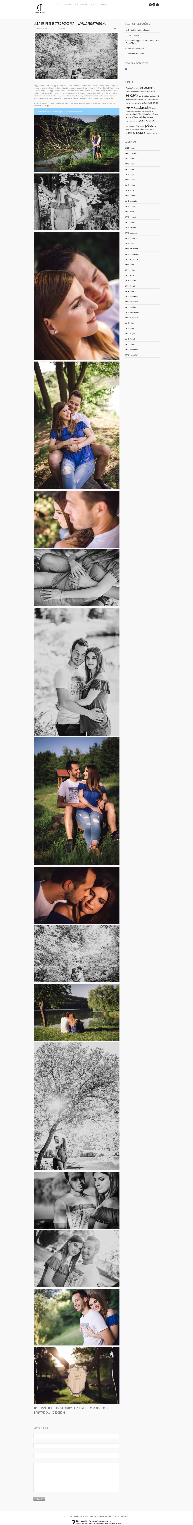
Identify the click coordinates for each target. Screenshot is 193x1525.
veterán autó (136, 129)
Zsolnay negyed (135, 133)
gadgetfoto (130, 99)
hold (127, 103)
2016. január (130, 222)
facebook (152, 96)
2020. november (131, 153)
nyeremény (136, 121)
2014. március (130, 280)
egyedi (152, 91)
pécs (149, 125)
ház (130, 103)
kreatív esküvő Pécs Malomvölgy (138, 114)
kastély (137, 108)
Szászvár (128, 129)
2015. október (130, 227)
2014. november (131, 248)
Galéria (67, 5)
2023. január (130, 148)
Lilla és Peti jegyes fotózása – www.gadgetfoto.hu (69, 24)
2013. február (130, 339)
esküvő (132, 95)
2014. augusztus (131, 259)
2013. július (129, 323)
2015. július (129, 243)
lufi (153, 114)
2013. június (130, 328)
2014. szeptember (132, 254)
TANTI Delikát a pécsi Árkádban (137, 30)
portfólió (136, 126)
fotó (157, 96)
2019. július (129, 163)
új (156, 133)
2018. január (130, 195)
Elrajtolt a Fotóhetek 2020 (135, 48)
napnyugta (129, 121)
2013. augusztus (131, 317)
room (155, 126)
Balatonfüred (130, 88)
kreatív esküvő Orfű (148, 112)
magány (157, 114)
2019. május (130, 174)
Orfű (142, 120)
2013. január (130, 344)
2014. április (130, 275)
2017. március (130, 217)
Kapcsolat (106, 5)
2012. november (131, 355)
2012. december (131, 349)
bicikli (138, 87)
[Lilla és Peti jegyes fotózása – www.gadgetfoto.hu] (76, 79)
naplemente (148, 117)
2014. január (130, 291)
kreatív (145, 107)
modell (140, 117)
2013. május (130, 333)
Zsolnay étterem (151, 133)
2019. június (130, 169)
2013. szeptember (132, 312)
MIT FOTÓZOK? (81, 5)
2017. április (130, 211)
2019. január (130, 179)
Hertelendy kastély (152, 99)
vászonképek (150, 129)
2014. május (130, 270)
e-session (147, 87)
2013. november (131, 301)
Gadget (56, 5)
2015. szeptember (132, 233)
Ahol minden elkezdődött (134, 53)
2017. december (131, 201)
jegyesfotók (135, 103)
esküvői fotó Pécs (144, 96)
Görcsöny (143, 99)
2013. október (130, 307)
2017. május (130, 206)
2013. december (131, 296)
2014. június (130, 264)
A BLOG (94, 5)
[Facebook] (126, 69)
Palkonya (149, 121)
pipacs (131, 126)
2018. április (130, 190)
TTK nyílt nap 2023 (132, 35)
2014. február (130, 286)
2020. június (130, 158)
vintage (143, 129)
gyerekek (137, 99)
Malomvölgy (131, 117)
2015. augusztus (131, 238)
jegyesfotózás (144, 103)
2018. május (130, 185)
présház (142, 126)
